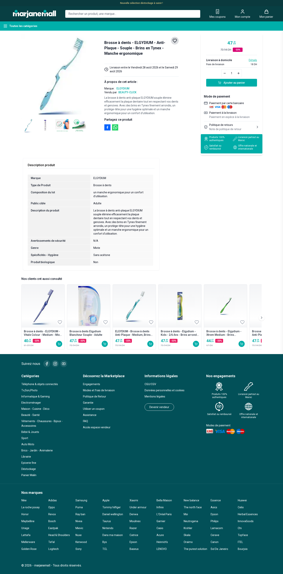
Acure (160, 535)
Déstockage (28, 468)
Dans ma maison (112, 535)
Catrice (134, 535)
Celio (241, 507)
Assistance (89, 415)
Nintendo (107, 528)
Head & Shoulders (59, 535)
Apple (106, 500)
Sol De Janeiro (219, 548)
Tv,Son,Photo (29, 390)
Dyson (214, 514)
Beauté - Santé (30, 415)
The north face (193, 507)
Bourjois (243, 548)
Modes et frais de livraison (99, 390)
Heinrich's (162, 542)
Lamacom (217, 528)
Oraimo (188, 542)
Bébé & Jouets (30, 431)
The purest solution (195, 548)
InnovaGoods (246, 521)
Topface (243, 535)
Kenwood (81, 542)
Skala (187, 535)
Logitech (53, 548)
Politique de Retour (94, 396)
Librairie (26, 456)
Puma (79, 507)
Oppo (51, 507)
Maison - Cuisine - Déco (35, 408)
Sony (78, 548)
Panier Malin (28, 475)
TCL (104, 548)
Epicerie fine (28, 462)
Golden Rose (29, 548)
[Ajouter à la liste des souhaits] (175, 41)
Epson (133, 542)
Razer (133, 528)
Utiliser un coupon (94, 408)
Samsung (81, 500)
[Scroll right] (262, 318)
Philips (215, 521)
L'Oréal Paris (164, 514)
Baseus (134, 548)
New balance (191, 500)
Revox (52, 514)
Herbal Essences (248, 514)
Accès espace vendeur (97, 427)
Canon (215, 542)
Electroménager (31, 402)
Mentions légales (155, 396)
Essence (216, 500)
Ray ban (80, 514)
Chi (240, 528)
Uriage (25, 528)
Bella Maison (164, 500)
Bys (104, 542)
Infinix (160, 507)
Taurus (106, 521)
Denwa (134, 514)
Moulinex (135, 521)
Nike (24, 500)
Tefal (51, 542)
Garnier (161, 521)
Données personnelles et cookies (164, 390)
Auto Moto (27, 444)
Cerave (215, 535)
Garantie (88, 402)
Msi (186, 514)
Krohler (188, 528)
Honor (25, 514)
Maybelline (27, 521)
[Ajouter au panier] (59, 344)
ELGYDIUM (122, 88)
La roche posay (30, 507)
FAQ (85, 421)
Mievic (79, 528)
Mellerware (28, 542)
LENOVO (162, 548)
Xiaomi (134, 500)
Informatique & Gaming (35, 396)
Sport (24, 438)
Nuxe (78, 535)
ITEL (240, 542)
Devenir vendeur (159, 407)
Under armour (138, 507)
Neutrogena (191, 521)
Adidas (52, 500)
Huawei (242, 500)
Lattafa (25, 535)
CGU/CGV (150, 384)
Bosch (52, 521)
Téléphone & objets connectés (39, 384)
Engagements (91, 384)
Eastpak (53, 528)
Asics (214, 507)
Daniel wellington (112, 514)
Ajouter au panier (234, 82)
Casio (160, 528)
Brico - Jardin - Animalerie (37, 450)
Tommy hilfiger (111, 507)
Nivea (78, 521)
